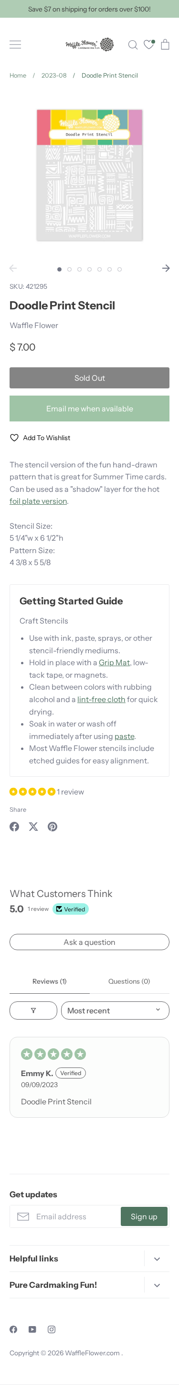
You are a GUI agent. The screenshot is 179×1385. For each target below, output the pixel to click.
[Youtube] (32, 1329)
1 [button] (59, 269)
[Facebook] (13, 1329)
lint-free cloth (101, 699)
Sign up (144, 1216)
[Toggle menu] (15, 44)
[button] (33, 791)
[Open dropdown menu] (156, 1258)
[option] (89, 175)
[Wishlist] (149, 45)
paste (124, 736)
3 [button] (79, 269)
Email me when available (89, 408)
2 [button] (69, 269)
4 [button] (89, 269)
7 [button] (119, 269)
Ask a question (89, 942)
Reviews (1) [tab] (49, 981)
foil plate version (38, 501)
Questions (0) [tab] (129, 981)
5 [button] (99, 269)
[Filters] (33, 1010)
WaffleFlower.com (93, 1353)
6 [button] (109, 269)
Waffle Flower (34, 325)
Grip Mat (114, 662)
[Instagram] (51, 1329)
